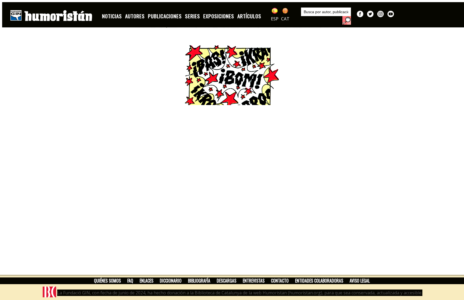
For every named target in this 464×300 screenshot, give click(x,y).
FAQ (130, 280)
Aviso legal (360, 280)
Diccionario (171, 280)
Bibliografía (199, 280)
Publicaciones (165, 16)
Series (192, 16)
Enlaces (146, 280)
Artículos (249, 16)
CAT (285, 19)
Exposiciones (218, 16)
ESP (274, 19)
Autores (135, 16)
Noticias (112, 16)
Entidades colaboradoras (319, 280)
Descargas (226, 280)
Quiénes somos (107, 280)
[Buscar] (346, 20)
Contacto (280, 280)
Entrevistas (253, 280)
